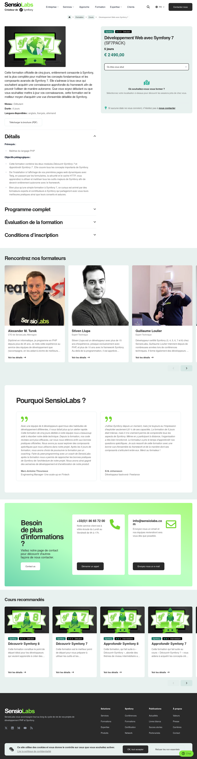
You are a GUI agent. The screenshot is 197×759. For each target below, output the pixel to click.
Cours (91, 17)
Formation (80, 17)
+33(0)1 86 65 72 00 (91, 520)
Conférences (131, 715)
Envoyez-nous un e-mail (149, 566)
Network (128, 732)
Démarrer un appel (90, 566)
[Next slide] (186, 368)
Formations (106, 721)
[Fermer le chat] (189, 683)
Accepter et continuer (170, 722)
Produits (104, 732)
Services (105, 715)
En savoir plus (162, 715)
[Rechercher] (148, 7)
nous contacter (167, 108)
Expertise (105, 727)
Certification (130, 727)
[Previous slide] (173, 368)
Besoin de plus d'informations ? (42, 533)
